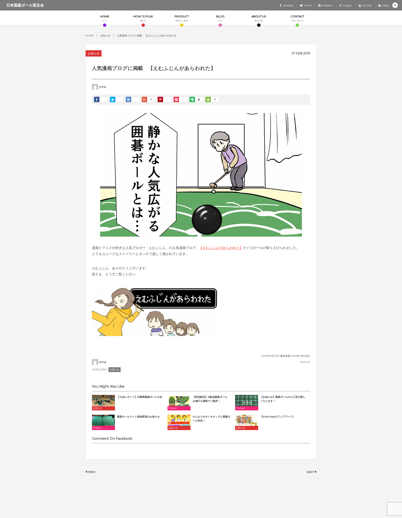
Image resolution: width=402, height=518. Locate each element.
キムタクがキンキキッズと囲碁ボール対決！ (211, 418)
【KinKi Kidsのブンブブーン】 (277, 416)
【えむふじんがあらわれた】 (221, 248)
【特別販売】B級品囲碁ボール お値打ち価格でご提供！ (211, 398)
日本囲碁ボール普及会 (25, 5)
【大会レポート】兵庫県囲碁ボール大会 (139, 396)
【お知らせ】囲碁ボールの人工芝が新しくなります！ (282, 398)
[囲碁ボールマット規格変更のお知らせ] (103, 422)
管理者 (102, 87)
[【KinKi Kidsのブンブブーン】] (246, 422)
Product (172, 408)
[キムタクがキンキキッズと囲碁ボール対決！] (179, 422)
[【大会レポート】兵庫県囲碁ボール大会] (103, 402)
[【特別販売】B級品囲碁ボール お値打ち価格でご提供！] (179, 402)
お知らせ (93, 53)
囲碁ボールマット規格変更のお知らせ (138, 416)
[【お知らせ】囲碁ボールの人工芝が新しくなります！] (246, 402)
